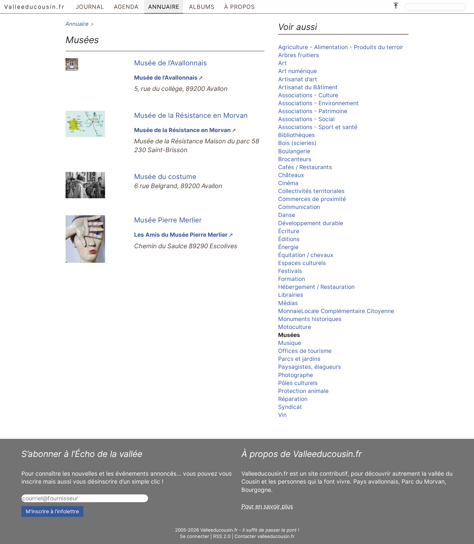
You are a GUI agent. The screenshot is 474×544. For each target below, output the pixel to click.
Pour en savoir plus (267, 506)
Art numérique (297, 71)
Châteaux (291, 175)
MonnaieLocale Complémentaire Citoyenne (336, 311)
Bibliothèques (296, 135)
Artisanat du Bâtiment (308, 87)
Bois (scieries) (297, 143)
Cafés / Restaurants (305, 167)
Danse (286, 214)
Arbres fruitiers (298, 55)
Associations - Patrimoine (312, 111)
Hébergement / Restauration (316, 286)
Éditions (289, 239)
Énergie (288, 247)
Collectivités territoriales (311, 191)
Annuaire (77, 24)
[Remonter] (395, 4)
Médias (288, 303)
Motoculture (294, 326)
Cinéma (288, 183)
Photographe (295, 375)
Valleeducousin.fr (34, 6)
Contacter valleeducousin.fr (264, 536)
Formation (291, 278)
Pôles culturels (298, 383)
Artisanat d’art (297, 79)
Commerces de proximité (312, 199)
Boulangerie (294, 151)
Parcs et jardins (299, 358)
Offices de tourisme (305, 350)
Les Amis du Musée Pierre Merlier (181, 234)
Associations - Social (306, 119)
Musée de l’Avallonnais (170, 63)
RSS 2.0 (221, 536)
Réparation (292, 398)
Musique (289, 342)
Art (282, 63)
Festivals (290, 270)
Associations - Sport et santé (317, 127)
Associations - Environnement (318, 103)
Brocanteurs (294, 159)
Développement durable (310, 223)
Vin (282, 414)
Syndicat (290, 406)
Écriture (288, 231)
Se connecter (194, 536)
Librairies (290, 294)
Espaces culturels (302, 263)
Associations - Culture (308, 95)
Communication (299, 206)
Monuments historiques (310, 319)
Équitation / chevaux (305, 255)
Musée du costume (165, 176)
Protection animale (303, 390)
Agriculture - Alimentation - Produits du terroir (340, 47)
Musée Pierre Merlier (168, 220)
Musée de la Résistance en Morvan (191, 115)
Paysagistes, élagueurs (309, 366)
